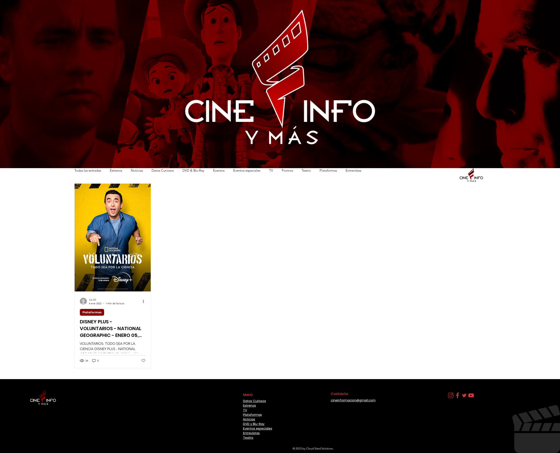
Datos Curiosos (163, 170)
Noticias (137, 170)
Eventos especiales (246, 170)
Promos (287, 170)
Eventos (218, 170)
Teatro (306, 170)
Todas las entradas (87, 170)
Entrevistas (353, 170)
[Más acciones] (144, 301)
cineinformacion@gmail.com (353, 400)
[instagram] (450, 395)
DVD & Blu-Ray (193, 170)
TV (271, 170)
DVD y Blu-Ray (253, 424)
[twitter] (464, 395)
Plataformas (328, 170)
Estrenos (116, 170)
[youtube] (471, 395)
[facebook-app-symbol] (457, 395)
